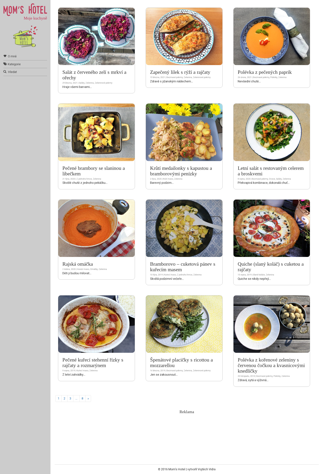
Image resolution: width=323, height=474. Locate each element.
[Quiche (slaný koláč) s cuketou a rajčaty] (272, 228)
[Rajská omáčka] (96, 228)
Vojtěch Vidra (207, 469)
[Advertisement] (187, 439)
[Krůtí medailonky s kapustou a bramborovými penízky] (184, 132)
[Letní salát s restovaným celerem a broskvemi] (272, 132)
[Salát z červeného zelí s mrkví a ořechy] (96, 36)
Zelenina (89, 83)
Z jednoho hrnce (84, 179)
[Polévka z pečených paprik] (272, 36)
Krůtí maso (168, 179)
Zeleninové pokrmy (103, 83)
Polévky (273, 77)
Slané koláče (259, 275)
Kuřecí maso (170, 275)
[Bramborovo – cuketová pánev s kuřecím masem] (184, 228)
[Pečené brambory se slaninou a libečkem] (96, 132)
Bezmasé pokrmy (175, 77)
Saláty (81, 83)
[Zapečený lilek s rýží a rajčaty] (184, 36)
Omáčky (94, 269)
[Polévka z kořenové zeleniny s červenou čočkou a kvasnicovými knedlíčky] (272, 324)
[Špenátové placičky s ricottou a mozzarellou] (184, 324)
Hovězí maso (83, 269)
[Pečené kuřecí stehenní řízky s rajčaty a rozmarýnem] (96, 324)
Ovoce (272, 179)
